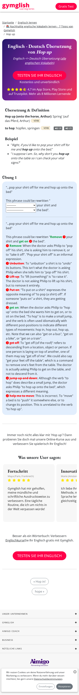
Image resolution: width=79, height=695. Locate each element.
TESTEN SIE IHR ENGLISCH (39, 75)
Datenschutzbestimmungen (48, 678)
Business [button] (7, 640)
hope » (39, 591)
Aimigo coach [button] (10, 631)
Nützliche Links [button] (12, 648)
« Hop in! (39, 582)
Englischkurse (15, 540)
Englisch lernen (27, 22)
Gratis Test (66, 6)
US (70, 128)
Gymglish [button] (8, 622)
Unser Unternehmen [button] (15, 613)
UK (59, 128)
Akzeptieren (64, 686)
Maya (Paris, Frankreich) (21, 476)
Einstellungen (46, 686)
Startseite (8, 22)
